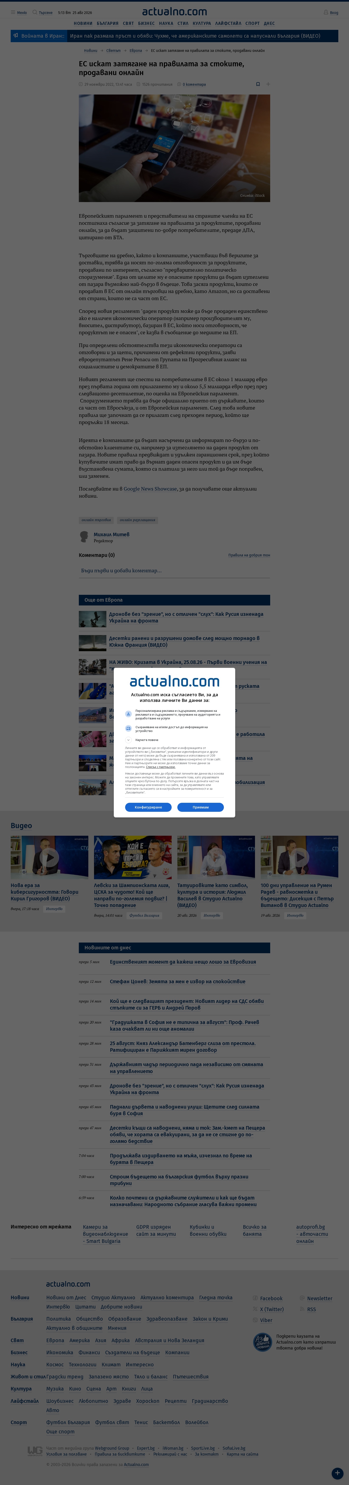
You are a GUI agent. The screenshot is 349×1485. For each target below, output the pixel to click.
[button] (174, 740)
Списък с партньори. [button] (160, 767)
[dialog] (174, 742)
